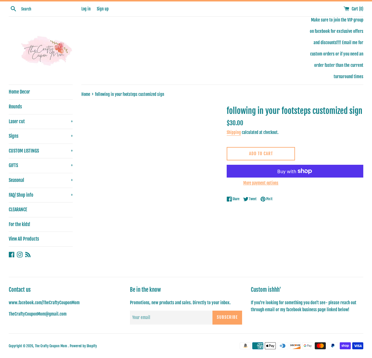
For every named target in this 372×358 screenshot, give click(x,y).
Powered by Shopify (83, 346)
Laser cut (41, 121)
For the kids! (19, 224)
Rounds (15, 107)
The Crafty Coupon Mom (51, 346)
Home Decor (19, 92)
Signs (41, 136)
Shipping (234, 132)
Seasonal (41, 180)
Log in (86, 8)
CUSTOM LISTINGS (41, 151)
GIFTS (41, 165)
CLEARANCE (18, 209)
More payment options (260, 182)
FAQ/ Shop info (41, 195)
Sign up (103, 8)
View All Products (24, 239)
